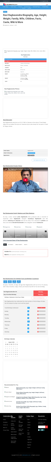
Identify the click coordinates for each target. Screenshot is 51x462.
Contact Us (5, 424)
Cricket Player (5, 6)
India (21, 67)
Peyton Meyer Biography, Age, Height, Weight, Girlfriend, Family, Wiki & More (30, 393)
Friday (6, 328)
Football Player (45, 6)
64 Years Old (22, 69)
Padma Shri (13, 421)
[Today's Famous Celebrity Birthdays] (10, 4)
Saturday (7, 331)
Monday (27, 63)
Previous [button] (5, 231)
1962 (25, 63)
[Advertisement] (25, 37)
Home (4, 419)
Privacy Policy (6, 430)
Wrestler (20, 6)
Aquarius (29, 444)
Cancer (28, 427)
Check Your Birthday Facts (38, 298)
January (22, 63)
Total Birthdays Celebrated (11, 307)
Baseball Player (27, 6)
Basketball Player (36, 6)
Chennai (21, 65)
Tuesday (7, 318)
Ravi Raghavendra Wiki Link (39, 160)
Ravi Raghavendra (25, 55)
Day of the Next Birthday (10, 294)
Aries (28, 419)
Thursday (7, 325)
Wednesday (7, 321)
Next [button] (45, 231)
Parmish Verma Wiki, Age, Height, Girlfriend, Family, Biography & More (29, 402)
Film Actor (25, 56)
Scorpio (29, 436)
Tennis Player (13, 6)
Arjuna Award (14, 431)
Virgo (28, 432)
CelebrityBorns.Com (26, 455)
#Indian (5, 11)
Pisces (28, 447)
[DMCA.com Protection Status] (41, 429)
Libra (28, 434)
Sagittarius (29, 439)
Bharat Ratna (13, 434)
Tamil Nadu (26, 65)
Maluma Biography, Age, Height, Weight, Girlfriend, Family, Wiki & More (30, 388)
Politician (23, 8)
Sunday (6, 311)
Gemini (28, 424)
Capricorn (22, 71)
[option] (8, 232)
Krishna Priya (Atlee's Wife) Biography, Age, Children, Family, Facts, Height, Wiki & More (31, 407)
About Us (5, 427)
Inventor (29, 8)
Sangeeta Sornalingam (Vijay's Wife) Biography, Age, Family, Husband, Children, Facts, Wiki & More (31, 397)
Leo (28, 430)
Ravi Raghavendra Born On (10, 291)
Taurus (28, 422)
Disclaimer (5, 422)
